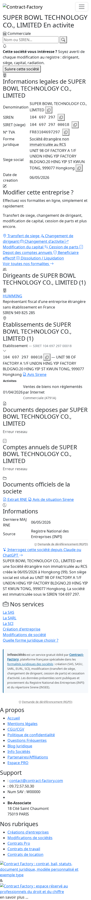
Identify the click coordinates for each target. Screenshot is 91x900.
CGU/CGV (15, 729)
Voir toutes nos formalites (26, 263)
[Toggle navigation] (81, 6)
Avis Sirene (36, 374)
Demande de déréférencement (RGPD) (63, 544)
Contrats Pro (18, 843)
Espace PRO (17, 762)
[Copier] (48, 109)
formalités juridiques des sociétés (30, 664)
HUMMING (12, 296)
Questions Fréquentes (27, 740)
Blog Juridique (19, 746)
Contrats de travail (23, 848)
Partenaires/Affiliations (27, 757)
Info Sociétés (18, 751)
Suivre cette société (22, 69)
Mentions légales (22, 723)
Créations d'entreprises (28, 832)
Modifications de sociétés (29, 837)
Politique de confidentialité (31, 734)
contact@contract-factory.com (36, 780)
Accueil (13, 718)
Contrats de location (25, 854)
